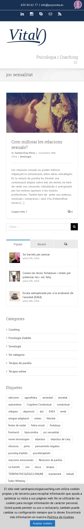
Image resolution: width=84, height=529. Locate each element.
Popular (18, 244)
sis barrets (14, 467)
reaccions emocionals (21, 460)
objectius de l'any (60, 439)
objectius (40, 439)
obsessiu (13, 446)
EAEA (52, 411)
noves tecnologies (19, 439)
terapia (50, 467)
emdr (63, 411)
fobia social (38, 425)
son (27, 467)
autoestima (14, 404)
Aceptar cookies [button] (42, 523)
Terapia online (17, 371)
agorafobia (30, 397)
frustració (13, 432)
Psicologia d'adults (20, 338)
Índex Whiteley (16, 481)
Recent (42, 244)
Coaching (14, 329)
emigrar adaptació (18, 418)
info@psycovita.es (52, 5)
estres (37, 418)
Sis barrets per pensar (36, 254)
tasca (38, 467)
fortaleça (55, 425)
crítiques (13, 411)
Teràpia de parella (20, 363)
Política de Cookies (60, 517)
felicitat (51, 418)
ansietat (62, 397)
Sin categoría (16, 354)
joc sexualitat (51, 432)
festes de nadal (17, 425)
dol (42, 411)
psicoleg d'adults (18, 453)
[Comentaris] (66, 244)
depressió (28, 411)
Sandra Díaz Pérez (25, 152)
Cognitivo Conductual (39, 404)
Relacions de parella (50, 460)
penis (27, 446)
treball (70, 474)
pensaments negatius (47, 446)
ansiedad (47, 397)
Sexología (25, 156)
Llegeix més (18, 211)
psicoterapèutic (42, 453)
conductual (63, 404)
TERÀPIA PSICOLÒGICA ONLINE (25, 474)
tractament (55, 474)
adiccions (13, 397)
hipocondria (31, 432)
